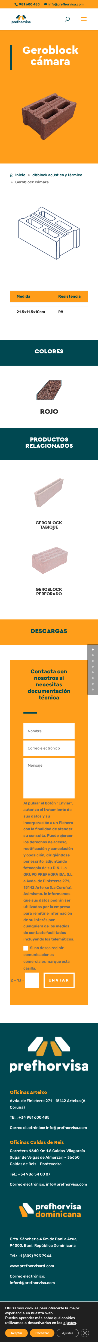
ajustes (69, 1323)
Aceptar (16, 1333)
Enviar (59, 980)
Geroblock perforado (49, 591)
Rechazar (42, 1333)
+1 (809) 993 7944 (34, 1256)
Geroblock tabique (49, 525)
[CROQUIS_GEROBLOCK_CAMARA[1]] (49, 272)
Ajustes (67, 1333)
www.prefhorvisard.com (32, 1266)
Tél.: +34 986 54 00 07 (30, 1174)
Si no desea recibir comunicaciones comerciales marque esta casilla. (46, 958)
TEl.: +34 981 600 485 (30, 1117)
